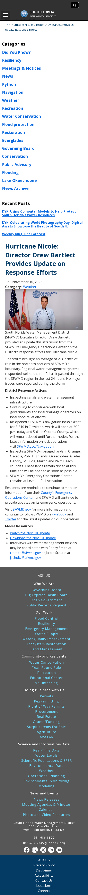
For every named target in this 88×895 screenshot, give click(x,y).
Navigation (12, 92)
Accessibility (44, 875)
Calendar (46, 810)
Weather (10, 100)
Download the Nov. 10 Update (33, 538)
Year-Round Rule (46, 667)
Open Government (46, 600)
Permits (46, 696)
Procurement (46, 711)
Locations (44, 885)
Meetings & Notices (21, 68)
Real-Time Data (46, 750)
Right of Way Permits (46, 706)
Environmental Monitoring (46, 781)
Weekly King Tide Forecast (23, 234)
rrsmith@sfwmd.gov (25, 552)
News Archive (15, 188)
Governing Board (18, 148)
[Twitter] (44, 850)
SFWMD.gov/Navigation (35, 446)
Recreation (12, 108)
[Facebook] (28, 850)
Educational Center (46, 678)
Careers (44, 890)
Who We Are (44, 583)
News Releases (46, 799)
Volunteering (46, 683)
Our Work (44, 612)
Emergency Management (46, 629)
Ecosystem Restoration (46, 644)
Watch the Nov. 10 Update (30, 533)
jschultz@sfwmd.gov (25, 557)
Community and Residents (44, 656)
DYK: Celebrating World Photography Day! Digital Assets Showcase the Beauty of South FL (42, 224)
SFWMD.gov (21, 509)
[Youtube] (60, 850)
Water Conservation (21, 116)
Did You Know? (16, 52)
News (7, 76)
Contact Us (44, 880)
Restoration (13, 132)
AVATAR (46, 737)
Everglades (12, 140)
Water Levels (46, 755)
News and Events (44, 793)
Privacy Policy (44, 865)
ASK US (44, 575)
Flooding (10, 172)
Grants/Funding (46, 722)
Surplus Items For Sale (46, 727)
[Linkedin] (52, 850)
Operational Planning (46, 776)
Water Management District (43, 16)
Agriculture (46, 732)
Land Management (46, 649)
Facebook (59, 514)
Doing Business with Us (44, 690)
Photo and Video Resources (46, 815)
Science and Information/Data (44, 744)
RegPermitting (46, 701)
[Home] (26, 11)
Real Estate (46, 717)
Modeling (46, 786)
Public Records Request (46, 605)
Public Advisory (16, 164)
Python (9, 84)
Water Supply (46, 634)
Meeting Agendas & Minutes (46, 804)
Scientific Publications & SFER (46, 760)
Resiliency (11, 60)
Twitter (10, 519)
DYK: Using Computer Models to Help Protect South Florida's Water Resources (39, 213)
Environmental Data (46, 766)
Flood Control (46, 618)
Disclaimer (44, 870)
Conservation (15, 156)
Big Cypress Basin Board (46, 595)
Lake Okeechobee (19, 180)
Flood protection (18, 124)
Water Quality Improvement (46, 639)
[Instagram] (36, 850)
